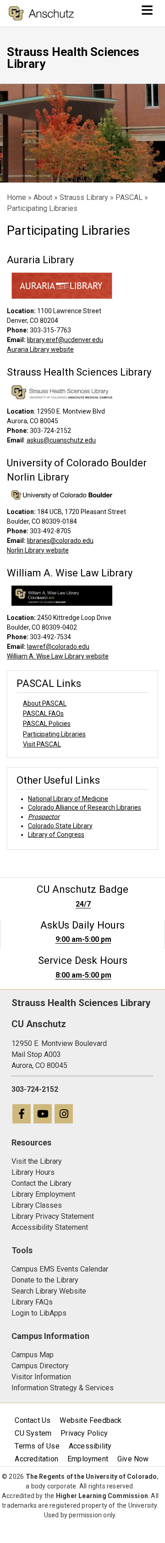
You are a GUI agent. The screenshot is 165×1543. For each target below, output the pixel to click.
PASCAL (129, 197)
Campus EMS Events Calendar (59, 1269)
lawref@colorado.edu (58, 646)
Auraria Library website (40, 349)
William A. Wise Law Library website (58, 656)
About (42, 197)
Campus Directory (40, 1365)
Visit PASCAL (42, 744)
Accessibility (90, 1446)
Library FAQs (32, 1302)
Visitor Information (41, 1376)
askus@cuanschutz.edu (61, 440)
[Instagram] (64, 1115)
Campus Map (32, 1354)
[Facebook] (22, 1115)
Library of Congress (56, 834)
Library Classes (36, 1205)
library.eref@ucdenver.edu (65, 339)
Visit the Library (36, 1161)
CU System (33, 1433)
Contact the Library (41, 1183)
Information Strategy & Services (62, 1387)
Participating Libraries (54, 734)
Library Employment (43, 1194)
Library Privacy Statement (52, 1216)
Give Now (133, 1459)
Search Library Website (48, 1291)
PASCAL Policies (47, 723)
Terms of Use (37, 1446)
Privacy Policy (84, 1433)
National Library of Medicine (68, 798)
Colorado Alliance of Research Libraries (84, 807)
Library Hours (33, 1172)
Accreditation (36, 1459)
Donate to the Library (44, 1280)
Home (16, 197)
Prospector (44, 816)
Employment (87, 1459)
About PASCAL (44, 703)
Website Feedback (90, 1420)
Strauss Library (84, 197)
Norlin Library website (38, 550)
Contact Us (32, 1420)
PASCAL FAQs (43, 713)
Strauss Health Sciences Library (73, 58)
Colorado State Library (60, 826)
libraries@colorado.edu (60, 540)
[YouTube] (43, 1115)
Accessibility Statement (49, 1227)
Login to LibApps (38, 1313)
